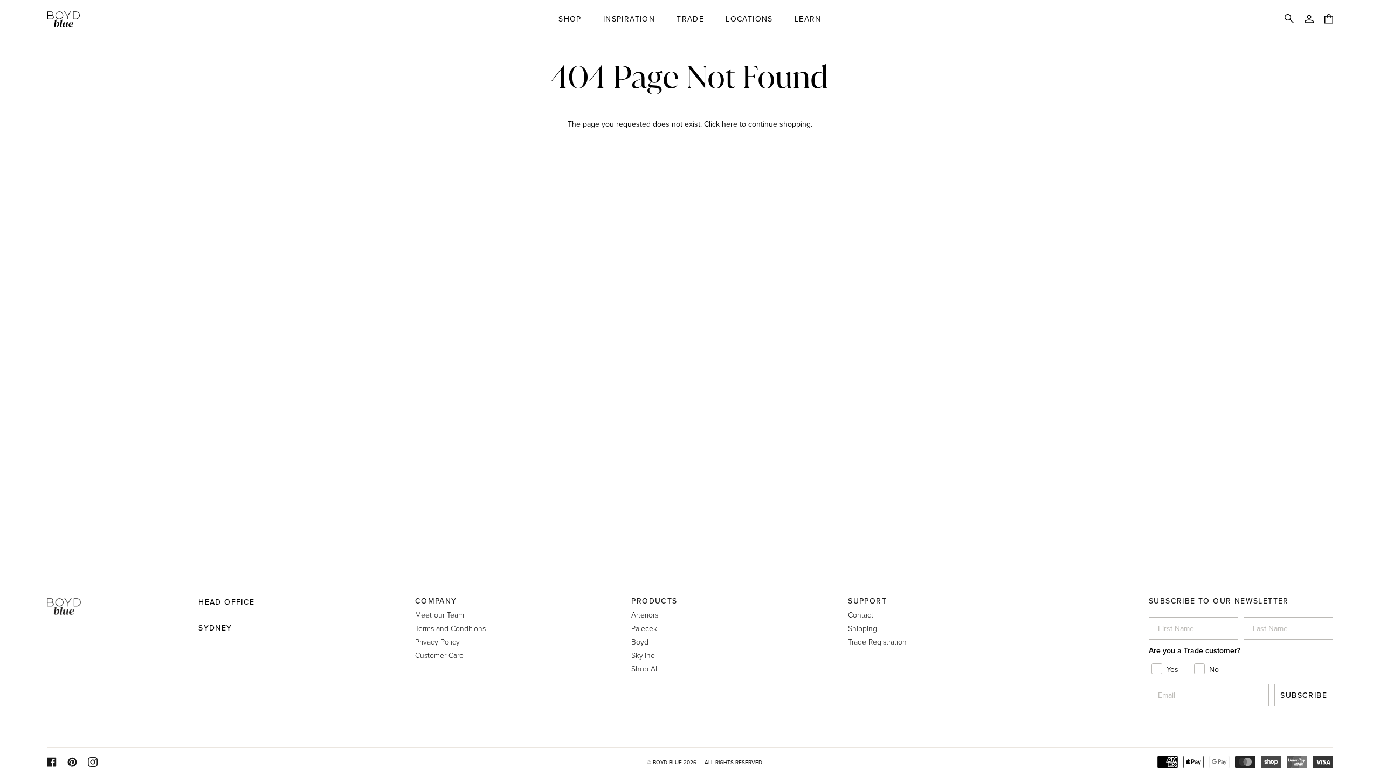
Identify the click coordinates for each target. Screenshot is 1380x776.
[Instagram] (93, 762)
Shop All (645, 668)
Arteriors (644, 614)
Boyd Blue (667, 762)
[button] (570, 19)
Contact (860, 614)
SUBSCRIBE (1303, 695)
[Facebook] (52, 762)
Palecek (644, 628)
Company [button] (436, 600)
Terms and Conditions (450, 628)
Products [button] (654, 600)
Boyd (639, 641)
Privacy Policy (437, 641)
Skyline (643, 655)
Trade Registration (877, 641)
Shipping (862, 628)
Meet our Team (439, 614)
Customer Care (439, 655)
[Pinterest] (72, 762)
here (729, 124)
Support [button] (867, 600)
